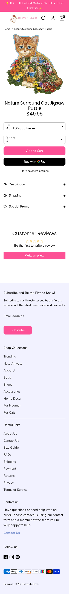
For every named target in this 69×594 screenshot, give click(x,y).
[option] (34, 64)
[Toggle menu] (4, 18)
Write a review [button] (34, 256)
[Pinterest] (18, 557)
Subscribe (18, 330)
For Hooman (12, 405)
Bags (7, 377)
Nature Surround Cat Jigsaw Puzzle (33, 29)
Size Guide (11, 447)
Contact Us (11, 441)
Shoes (8, 384)
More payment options (35, 171)
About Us (10, 433)
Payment (10, 468)
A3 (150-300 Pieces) (21, 128)
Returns (9, 476)
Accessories (12, 391)
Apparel (9, 370)
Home (7, 29)
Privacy (9, 482)
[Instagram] (12, 557)
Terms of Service (15, 490)
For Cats (10, 412)
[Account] (52, 17)
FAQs (8, 454)
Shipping (10, 462)
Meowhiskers (31, 584)
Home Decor (12, 398)
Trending (10, 356)
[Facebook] (6, 557)
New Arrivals (13, 363)
